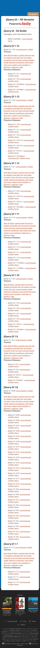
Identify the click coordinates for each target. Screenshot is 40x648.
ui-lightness (15, 67)
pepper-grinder (27, 228)
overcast (26, 60)
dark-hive (28, 55)
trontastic (25, 65)
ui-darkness (25, 233)
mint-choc (18, 60)
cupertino (21, 55)
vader (21, 67)
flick (21, 57)
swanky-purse (17, 65)
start (5, 65)
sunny (9, 65)
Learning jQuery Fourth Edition (7, 613)
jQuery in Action (20, 613)
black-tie (10, 55)
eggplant (9, 57)
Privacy (8, 641)
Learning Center (12, 621)
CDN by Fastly (24, 643)
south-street (29, 62)
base (5, 55)
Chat (24, 621)
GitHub (23, 625)
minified (30, 49)
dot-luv (30, 223)
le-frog (13, 60)
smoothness (20, 62)
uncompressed (27, 39)
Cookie (24, 641)
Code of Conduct (15, 641)
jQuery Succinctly (33, 611)
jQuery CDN (20, 6)
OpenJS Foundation (15, 628)
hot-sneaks (28, 57)
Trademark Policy (34, 633)
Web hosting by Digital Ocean (12, 643)
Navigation (33, 14)
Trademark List (8, 635)
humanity (7, 60)
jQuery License (15, 630)
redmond (12, 62)
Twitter (34, 621)
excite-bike (16, 57)
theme (10, 41)
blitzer (16, 55)
